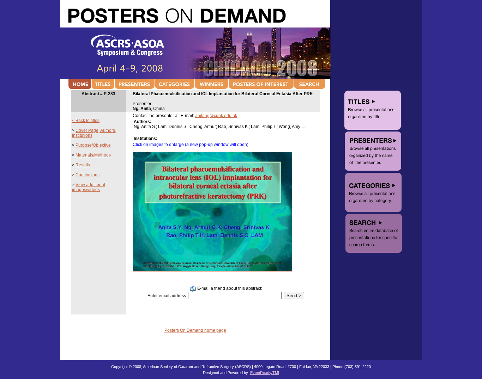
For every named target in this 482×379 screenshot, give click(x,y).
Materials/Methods (93, 155)
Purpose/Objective (93, 145)
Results (83, 165)
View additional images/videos (88, 187)
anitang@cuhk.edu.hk (216, 115)
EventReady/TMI (264, 373)
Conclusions (88, 174)
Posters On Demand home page (195, 330)
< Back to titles (86, 120)
